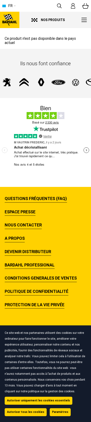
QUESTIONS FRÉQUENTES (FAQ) (36, 198)
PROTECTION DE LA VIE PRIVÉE (34, 304)
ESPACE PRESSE (20, 212)
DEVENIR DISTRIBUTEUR (28, 251)
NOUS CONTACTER (23, 225)
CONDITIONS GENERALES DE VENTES (41, 278)
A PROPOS (15, 238)
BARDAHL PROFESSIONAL (30, 265)
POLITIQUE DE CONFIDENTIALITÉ (36, 291)
